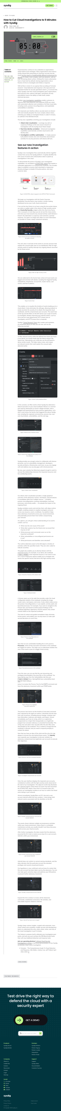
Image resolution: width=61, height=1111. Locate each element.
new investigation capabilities (32, 100)
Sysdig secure (7, 1045)
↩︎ (28, 952)
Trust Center (34, 1103)
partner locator (36, 1050)
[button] (56, 5)
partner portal (35, 1054)
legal (5, 1072)
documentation (36, 1066)
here (19, 681)
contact (6, 1070)
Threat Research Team (30, 322)
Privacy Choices (7, 1103)
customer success (37, 1068)
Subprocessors (34, 1101)
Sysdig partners (36, 1045)
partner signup (36, 1048)
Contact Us (6, 1105)
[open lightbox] (37, 183)
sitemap (6, 1075)
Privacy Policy (7, 1101)
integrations (35, 1052)
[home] (7, 5)
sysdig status (35, 1063)
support (34, 1061)
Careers (6, 1066)
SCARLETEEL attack (41, 163)
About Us (6, 1061)
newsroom (7, 1068)
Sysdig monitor (8, 1048)
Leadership (7, 1063)
